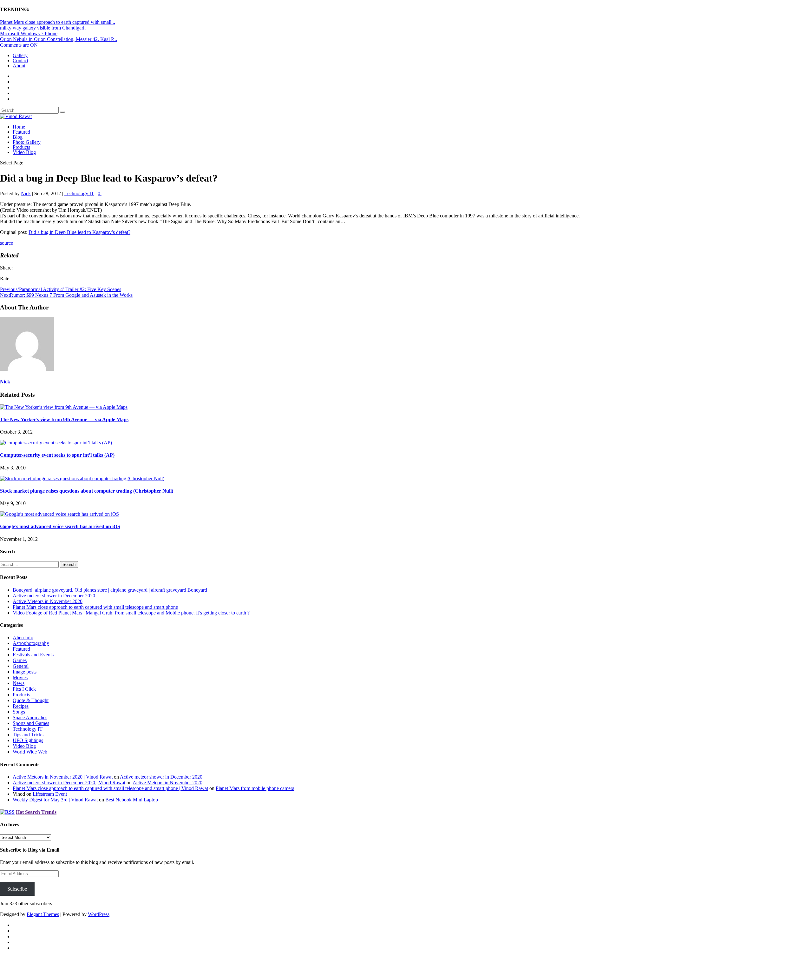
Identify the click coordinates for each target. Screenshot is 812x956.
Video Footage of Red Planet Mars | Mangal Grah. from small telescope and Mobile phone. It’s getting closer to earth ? (131, 612)
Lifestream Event (50, 794)
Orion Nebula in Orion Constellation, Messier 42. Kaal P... (58, 39)
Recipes (21, 706)
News (18, 683)
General (21, 666)
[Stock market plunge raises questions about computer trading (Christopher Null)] (82, 478)
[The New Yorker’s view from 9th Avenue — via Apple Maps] (64, 407)
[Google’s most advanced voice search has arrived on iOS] (59, 514)
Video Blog (24, 152)
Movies (20, 677)
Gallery (20, 55)
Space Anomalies (30, 717)
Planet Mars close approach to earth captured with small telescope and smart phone (95, 607)
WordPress (98, 914)
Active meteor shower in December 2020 (54, 595)
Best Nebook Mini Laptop (131, 799)
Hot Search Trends (36, 812)
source (6, 243)
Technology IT (79, 193)
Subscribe (17, 889)
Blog (18, 137)
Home (19, 126)
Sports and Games (31, 723)
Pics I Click (24, 689)
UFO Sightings (28, 740)
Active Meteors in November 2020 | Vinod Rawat (63, 777)
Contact (20, 60)
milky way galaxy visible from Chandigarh (43, 27)
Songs (19, 711)
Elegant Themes (43, 914)
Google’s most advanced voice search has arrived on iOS (60, 526)
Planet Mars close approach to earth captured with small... (57, 22)
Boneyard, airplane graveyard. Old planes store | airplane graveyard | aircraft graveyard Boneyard (110, 590)
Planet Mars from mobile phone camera (255, 788)
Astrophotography (31, 643)
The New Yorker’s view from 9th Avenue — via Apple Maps (64, 419)
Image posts (24, 671)
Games (20, 660)
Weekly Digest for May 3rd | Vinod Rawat (55, 799)
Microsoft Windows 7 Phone (28, 33)
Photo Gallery (27, 142)
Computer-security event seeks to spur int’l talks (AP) (57, 455)
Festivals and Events (33, 654)
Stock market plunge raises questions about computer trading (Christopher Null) (86, 491)
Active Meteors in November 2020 (47, 601)
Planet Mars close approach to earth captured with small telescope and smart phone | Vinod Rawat (110, 788)
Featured (21, 132)
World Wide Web (30, 751)
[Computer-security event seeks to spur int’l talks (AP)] (56, 442)
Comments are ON (19, 45)
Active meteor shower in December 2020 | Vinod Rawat (69, 782)
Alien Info (23, 637)
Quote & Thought (31, 700)
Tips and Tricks (28, 734)
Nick (26, 193)
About (19, 65)
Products (21, 147)
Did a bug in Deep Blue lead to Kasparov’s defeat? (79, 232)
